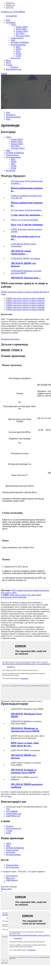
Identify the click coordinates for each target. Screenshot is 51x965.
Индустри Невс (12, 867)
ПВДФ (19, 49)
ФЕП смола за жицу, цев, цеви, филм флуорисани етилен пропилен (21, 596)
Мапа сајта (10, 878)
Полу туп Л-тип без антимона (27, 224)
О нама (9, 65)
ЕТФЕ (18, 56)
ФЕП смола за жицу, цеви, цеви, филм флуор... (25, 744)
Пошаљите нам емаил (10, 339)
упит (9, 796)
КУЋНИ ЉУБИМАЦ (20, 42)
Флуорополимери (18, 45)
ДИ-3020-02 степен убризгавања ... (21, 252)
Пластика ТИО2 (23, 36)
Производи (10, 22)
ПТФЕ (18, 54)
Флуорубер (15, 58)
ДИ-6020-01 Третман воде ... (26, 277)
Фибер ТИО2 (21, 29)
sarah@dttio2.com (13, 816)
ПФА (18, 51)
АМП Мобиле (12, 880)
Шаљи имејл (6, 889)
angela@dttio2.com (13, 813)
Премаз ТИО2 (22, 27)
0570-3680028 (11, 811)
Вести (8, 60)
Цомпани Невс (12, 865)
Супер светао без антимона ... (26, 215)
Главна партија (17, 38)
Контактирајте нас (13, 69)
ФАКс (8, 62)
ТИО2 (13, 25)
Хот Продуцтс (12, 876)
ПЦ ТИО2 (20, 33)
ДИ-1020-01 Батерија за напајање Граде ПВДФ (23, 771)
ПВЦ (13, 40)
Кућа (8, 20)
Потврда (14, 67)
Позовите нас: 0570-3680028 (13, 12)
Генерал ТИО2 (22, 31)
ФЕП (18, 47)
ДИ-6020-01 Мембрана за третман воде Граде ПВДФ (25, 729)
